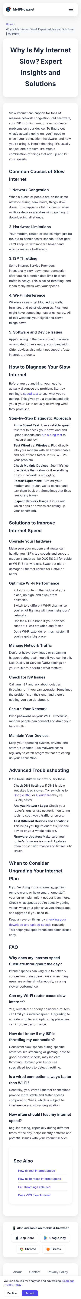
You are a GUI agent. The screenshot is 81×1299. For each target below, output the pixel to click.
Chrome (30, 1249)
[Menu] (71, 9)
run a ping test (52, 435)
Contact (34, 1272)
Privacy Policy (58, 1272)
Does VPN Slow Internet (34, 1195)
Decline (12, 1293)
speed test (30, 393)
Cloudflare (43, 795)
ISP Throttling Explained (34, 1187)
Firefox (56, 1249)
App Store (27, 1238)
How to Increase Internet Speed (39, 1179)
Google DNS (22, 795)
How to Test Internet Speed (36, 1170)
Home (9, 24)
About (17, 1272)
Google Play (57, 1238)
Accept (29, 1293)
